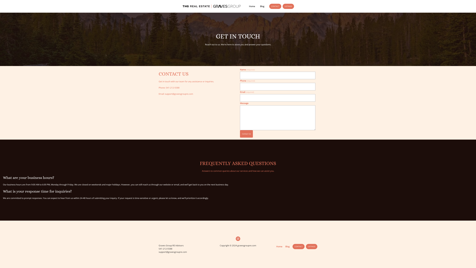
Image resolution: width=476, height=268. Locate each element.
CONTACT (275, 6)
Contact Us (246, 134)
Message (244, 103)
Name (247, 69)
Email (247, 92)
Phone (247, 80)
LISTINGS (288, 6)
